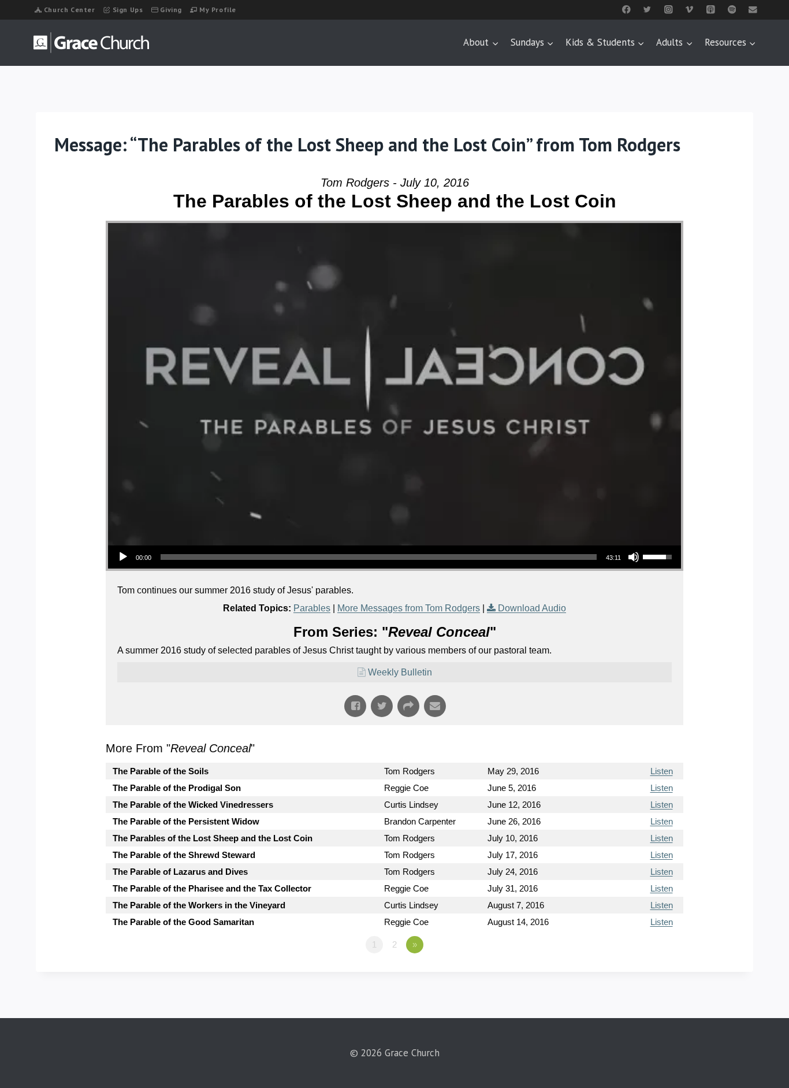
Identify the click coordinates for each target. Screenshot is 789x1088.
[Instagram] (668, 9)
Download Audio (532, 608)
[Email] (753, 9)
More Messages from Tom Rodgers (408, 608)
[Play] (123, 557)
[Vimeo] (689, 9)
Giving (171, 9)
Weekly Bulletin (400, 672)
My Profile (217, 9)
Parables (311, 608)
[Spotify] (731, 9)
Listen (661, 771)
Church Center (69, 9)
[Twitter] (647, 9)
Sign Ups (128, 9)
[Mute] (633, 557)
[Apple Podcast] (710, 9)
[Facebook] (626, 9)
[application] (394, 557)
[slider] (379, 557)
